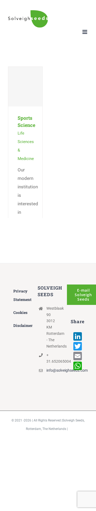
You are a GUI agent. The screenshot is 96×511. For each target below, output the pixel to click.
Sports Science (25, 86)
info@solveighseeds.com (52, 370)
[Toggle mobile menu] (85, 32)
